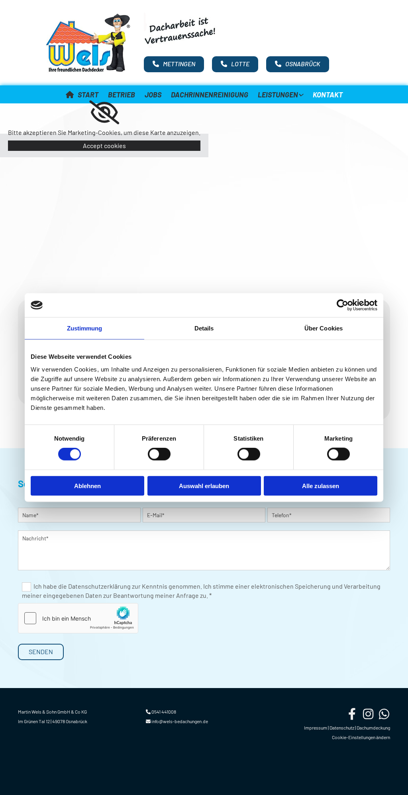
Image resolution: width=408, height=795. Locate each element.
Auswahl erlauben (204, 485)
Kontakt (328, 94)
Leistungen (278, 94)
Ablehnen (87, 485)
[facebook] (352, 714)
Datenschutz (342, 727)
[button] (174, 64)
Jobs (153, 94)
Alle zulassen (320, 485)
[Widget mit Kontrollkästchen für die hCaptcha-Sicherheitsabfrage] (78, 618)
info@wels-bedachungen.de (179, 721)
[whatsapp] (384, 714)
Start (88, 94)
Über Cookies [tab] (323, 328)
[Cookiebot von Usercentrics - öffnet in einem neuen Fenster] (342, 305)
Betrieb (121, 94)
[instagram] (368, 714)
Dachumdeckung (373, 727)
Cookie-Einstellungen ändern (361, 737)
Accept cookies (104, 145)
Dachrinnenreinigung (209, 94)
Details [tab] (204, 328)
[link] (280, 93)
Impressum (315, 727)
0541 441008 (163, 711)
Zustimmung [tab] (84, 328)
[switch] (159, 454)
